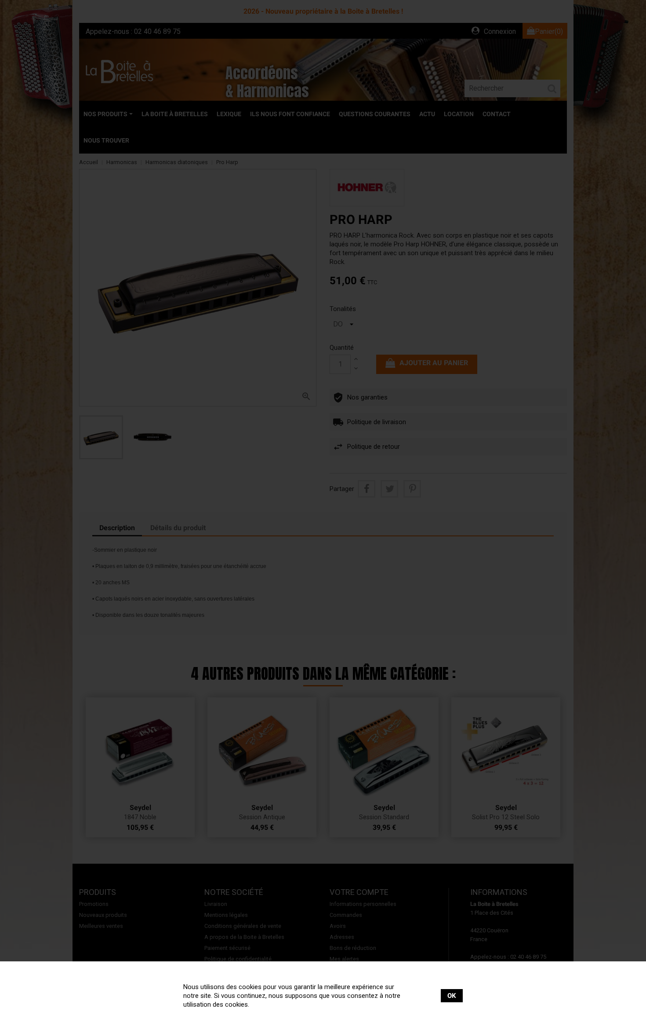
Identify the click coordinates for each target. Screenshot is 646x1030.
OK (451, 996)
